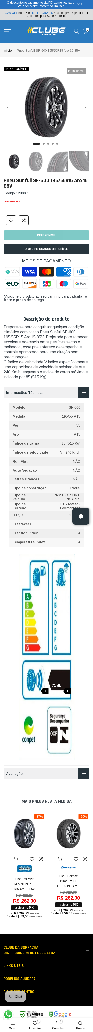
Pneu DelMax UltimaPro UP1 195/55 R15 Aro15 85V (68, 881)
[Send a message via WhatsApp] (8, 1014)
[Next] (85, 107)
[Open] (80, 516)
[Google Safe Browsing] (45, 1014)
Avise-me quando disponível (46, 249)
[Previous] (7, 107)
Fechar (84, 4)
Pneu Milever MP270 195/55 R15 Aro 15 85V (24, 884)
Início (8, 50)
